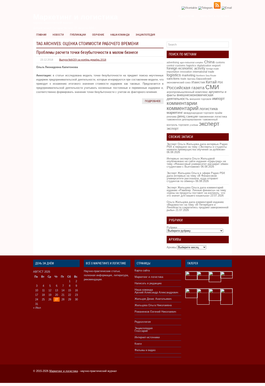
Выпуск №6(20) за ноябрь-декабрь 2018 (82, 59)
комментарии (182, 103)
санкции (192, 116)
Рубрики (172, 227)
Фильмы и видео (145, 350)
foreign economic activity (186, 68)
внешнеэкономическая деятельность (190, 97)
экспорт (172, 128)
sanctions (173, 78)
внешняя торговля (200, 99)
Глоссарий (141, 330)
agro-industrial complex (191, 62)
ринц (181, 116)
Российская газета (186, 87)
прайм (218, 112)
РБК (220, 82)
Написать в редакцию (148, 283)
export (216, 65)
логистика (208, 108)
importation (173, 71)
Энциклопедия (145, 34)
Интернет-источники (147, 337)
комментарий (183, 108)
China (209, 62)
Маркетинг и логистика (214, 16)
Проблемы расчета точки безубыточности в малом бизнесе (87, 52)
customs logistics (185, 65)
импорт (218, 98)
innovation (186, 71)
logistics (174, 75)
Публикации (78, 34)
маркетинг (175, 112)
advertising (173, 62)
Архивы (171, 247)
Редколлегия (186, 16)
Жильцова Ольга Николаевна (153, 305)
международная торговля (199, 112)
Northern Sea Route (206, 75)
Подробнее (153, 101)
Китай (211, 82)
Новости (58, 34)
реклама (172, 116)
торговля (183, 124)
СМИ (212, 87)
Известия (198, 82)
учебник (194, 125)
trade (183, 78)
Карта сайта (142, 270)
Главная (41, 34)
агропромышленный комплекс (187, 92)
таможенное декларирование (184, 119)
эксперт (209, 123)
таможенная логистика (213, 116)
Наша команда (119, 34)
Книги (138, 343)
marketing (188, 75)
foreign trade (212, 68)
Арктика (191, 79)
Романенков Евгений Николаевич (155, 311)
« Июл (37, 307)
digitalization (204, 65)
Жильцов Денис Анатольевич (153, 298)
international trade (203, 71)
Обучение (98, 34)
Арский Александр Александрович (156, 292)
